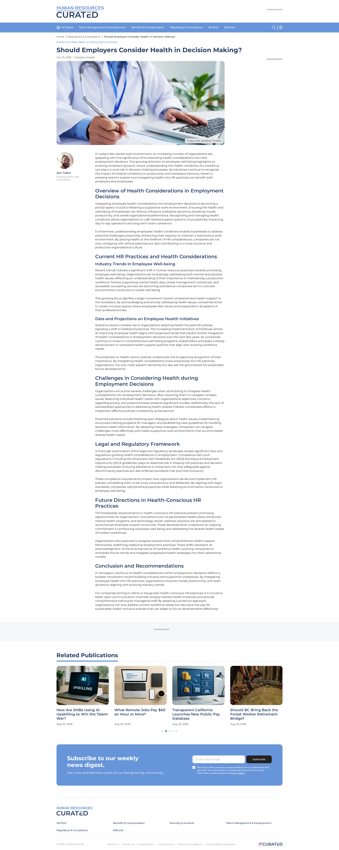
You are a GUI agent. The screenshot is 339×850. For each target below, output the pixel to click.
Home (60, 36)
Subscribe (259, 759)
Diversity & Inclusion (182, 823)
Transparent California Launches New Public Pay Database (196, 714)
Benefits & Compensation (148, 27)
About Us (112, 844)
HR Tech (213, 27)
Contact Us (128, 844)
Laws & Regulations (102, 42)
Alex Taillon (63, 172)
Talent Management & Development (102, 27)
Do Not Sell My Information (221, 844)
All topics (67, 27)
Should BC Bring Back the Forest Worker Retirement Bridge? (254, 714)
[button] (162, 731)
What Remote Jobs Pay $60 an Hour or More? (139, 712)
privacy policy (237, 773)
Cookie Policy (146, 844)
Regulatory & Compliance (186, 27)
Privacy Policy (165, 844)
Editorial (229, 27)
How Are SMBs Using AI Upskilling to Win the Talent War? (82, 714)
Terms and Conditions (190, 844)
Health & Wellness (71, 42)
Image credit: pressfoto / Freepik (204, 140)
